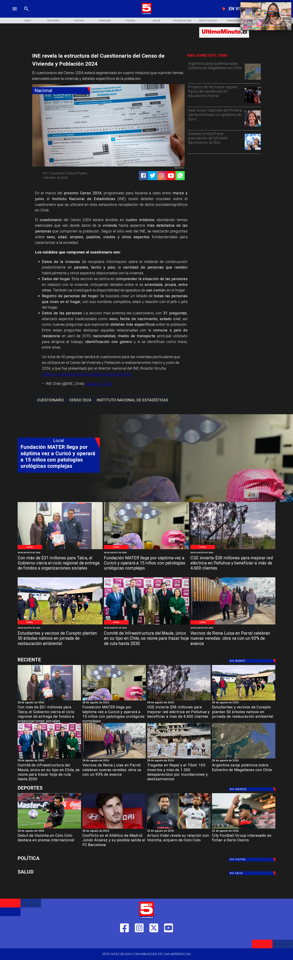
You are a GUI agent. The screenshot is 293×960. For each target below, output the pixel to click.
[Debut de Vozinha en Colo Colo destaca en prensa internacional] (49, 828)
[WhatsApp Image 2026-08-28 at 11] (146, 548)
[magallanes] (253, 79)
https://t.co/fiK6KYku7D (62, 374)
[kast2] (253, 126)
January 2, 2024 (98, 383)
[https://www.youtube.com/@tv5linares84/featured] (171, 176)
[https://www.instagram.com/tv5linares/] (162, 176)
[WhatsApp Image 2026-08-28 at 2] (146, 624)
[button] (50, 400)
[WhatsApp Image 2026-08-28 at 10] (233, 624)
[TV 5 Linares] (26, 13)
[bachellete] (253, 149)
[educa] (253, 102)
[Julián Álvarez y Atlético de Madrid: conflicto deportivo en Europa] (114, 828)
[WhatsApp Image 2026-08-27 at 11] (233, 548)
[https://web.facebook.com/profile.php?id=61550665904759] (124, 941)
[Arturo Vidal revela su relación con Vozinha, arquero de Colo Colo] (179, 828)
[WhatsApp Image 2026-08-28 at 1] (60, 548)
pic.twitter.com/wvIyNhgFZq (107, 374)
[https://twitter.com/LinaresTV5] (153, 941)
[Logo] (146, 13)
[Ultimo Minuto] (224, 39)
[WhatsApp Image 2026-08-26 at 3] (60, 624)
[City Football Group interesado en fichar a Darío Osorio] (243, 828)
